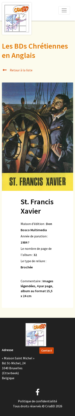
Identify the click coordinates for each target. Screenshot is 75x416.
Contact (46, 350)
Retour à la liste (20, 70)
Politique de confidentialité (37, 401)
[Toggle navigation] (64, 10)
